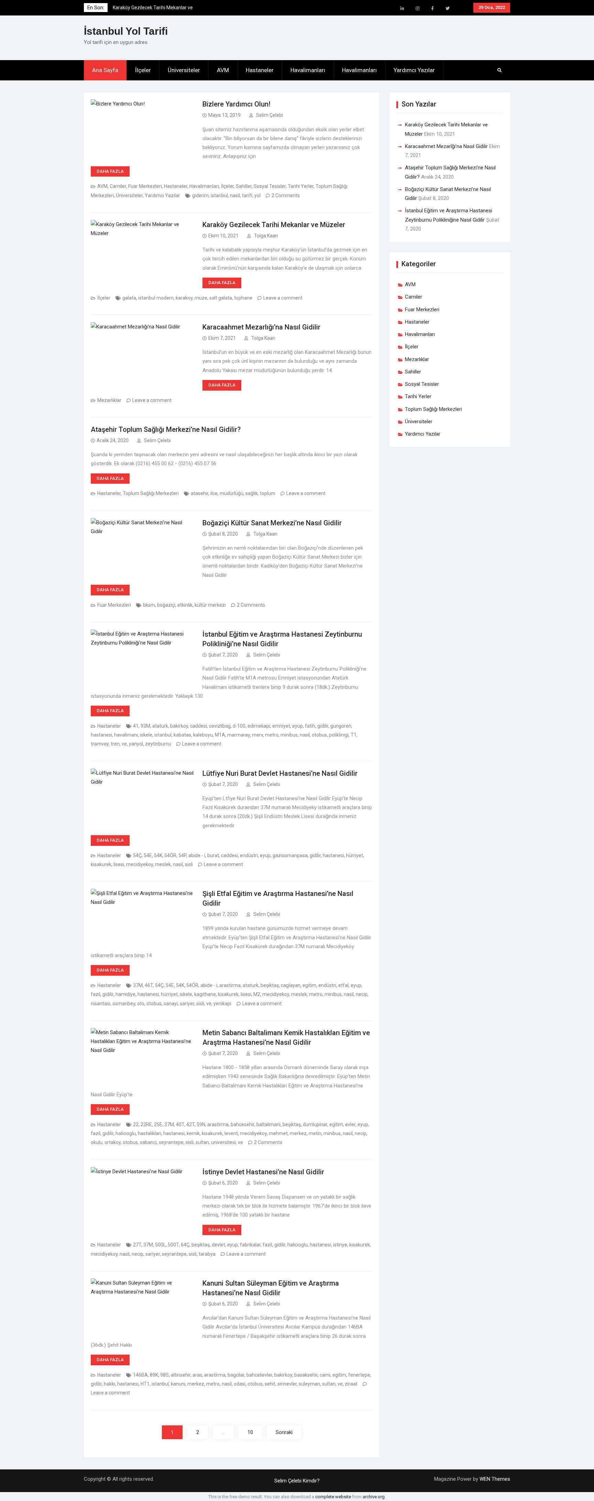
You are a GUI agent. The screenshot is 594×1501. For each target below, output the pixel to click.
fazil (95, 994)
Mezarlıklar (109, 400)
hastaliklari (149, 1133)
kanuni (178, 1384)
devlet (218, 1244)
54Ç (137, 855)
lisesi (118, 864)
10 (250, 1432)
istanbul (219, 195)
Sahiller (244, 186)
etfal (343, 985)
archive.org (374, 1496)
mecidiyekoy (139, 864)
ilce (214, 493)
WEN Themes (495, 1479)
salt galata (220, 298)
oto (140, 1003)
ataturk (160, 726)
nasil (235, 195)
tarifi (247, 195)
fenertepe (359, 1375)
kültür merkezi (210, 605)
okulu (96, 1142)
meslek (163, 864)
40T (180, 1124)
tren (115, 744)
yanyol (136, 744)
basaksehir (306, 1375)
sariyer (187, 1003)
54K (158, 855)
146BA (140, 1375)
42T (190, 1124)
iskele (146, 735)
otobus (319, 735)
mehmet (278, 1133)
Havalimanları (307, 70)
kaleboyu (203, 735)
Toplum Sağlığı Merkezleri (151, 493)
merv (257, 735)
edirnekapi (259, 726)
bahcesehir (242, 1124)
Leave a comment (282, 298)
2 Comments (286, 195)
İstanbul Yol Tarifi (126, 31)
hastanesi (101, 735)
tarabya (207, 1254)
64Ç (185, 1244)
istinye (340, 1244)
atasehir (199, 493)
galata (129, 298)
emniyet (281, 726)
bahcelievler (259, 1375)
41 (136, 726)
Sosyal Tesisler (270, 186)
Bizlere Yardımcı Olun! (236, 104)
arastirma (230, 985)
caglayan (290, 985)
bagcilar (236, 1375)
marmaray (238, 735)
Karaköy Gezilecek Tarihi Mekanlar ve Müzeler (273, 225)
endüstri (249, 855)
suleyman (309, 1384)
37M (138, 985)
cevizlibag (220, 726)
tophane (243, 298)
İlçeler (143, 70)
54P (182, 855)
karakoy (184, 298)
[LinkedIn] (402, 8)
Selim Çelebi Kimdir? (297, 1481)
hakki (109, 1384)
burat (213, 855)
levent (231, 1133)
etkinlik (184, 605)
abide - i (196, 855)
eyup (297, 726)
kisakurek (101, 864)
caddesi (198, 726)
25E (158, 1124)
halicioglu (126, 1133)
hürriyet (354, 855)
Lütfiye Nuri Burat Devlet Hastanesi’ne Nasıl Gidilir (280, 773)
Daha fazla (110, 171)
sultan (202, 1142)
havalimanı (126, 735)
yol (257, 195)
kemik (193, 1133)
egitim (309, 985)
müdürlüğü (231, 493)
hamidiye (125, 994)
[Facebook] (432, 8)
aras (197, 1375)
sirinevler (287, 1384)
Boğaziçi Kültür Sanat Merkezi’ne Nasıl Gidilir (272, 523)
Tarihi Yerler (301, 186)
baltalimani (268, 1124)
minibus (289, 735)
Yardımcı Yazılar (414, 70)
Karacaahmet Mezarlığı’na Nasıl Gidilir (261, 327)
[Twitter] (447, 8)
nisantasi (100, 1003)
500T (173, 1244)
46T (149, 985)
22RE (146, 1124)
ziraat (351, 1384)
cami (325, 1375)
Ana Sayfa (105, 70)
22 (136, 1124)
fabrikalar (250, 1244)
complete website (333, 1496)
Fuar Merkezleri (145, 186)
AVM (223, 70)
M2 (256, 994)
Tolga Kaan (266, 235)
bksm (149, 605)
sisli (189, 864)
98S (164, 1375)
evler (350, 1124)
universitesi (223, 1142)
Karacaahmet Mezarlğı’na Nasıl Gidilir (446, 146)
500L (160, 1244)
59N (201, 1124)
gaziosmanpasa (290, 855)
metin (315, 1133)
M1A (220, 735)
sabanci (148, 1142)
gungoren (340, 726)
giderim (200, 195)
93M (145, 726)
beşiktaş (270, 985)
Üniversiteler (184, 70)
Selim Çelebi (269, 115)
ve (124, 744)
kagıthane (205, 994)
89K (154, 1375)
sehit (270, 1384)
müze (201, 298)
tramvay (100, 744)
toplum (267, 493)
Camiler (118, 186)
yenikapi (222, 1003)
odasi (239, 1384)
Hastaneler (260, 70)
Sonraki (284, 1432)
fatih (310, 726)
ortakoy (112, 1142)
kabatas (182, 735)
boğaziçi (166, 605)
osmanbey (123, 1003)
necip (361, 994)
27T (137, 1244)
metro (271, 735)
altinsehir (180, 1375)
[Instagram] (417, 8)
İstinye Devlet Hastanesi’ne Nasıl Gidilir (263, 1172)
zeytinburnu (158, 744)
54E (148, 855)
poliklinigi (339, 735)
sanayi (171, 1003)
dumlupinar (315, 1124)
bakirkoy (179, 726)
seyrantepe (171, 1142)
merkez (298, 1133)
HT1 (145, 1384)
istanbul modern (156, 298)
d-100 (239, 726)
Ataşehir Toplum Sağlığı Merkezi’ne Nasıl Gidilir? (166, 429)
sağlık (251, 493)
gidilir (322, 726)
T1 (353, 735)
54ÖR (170, 855)
